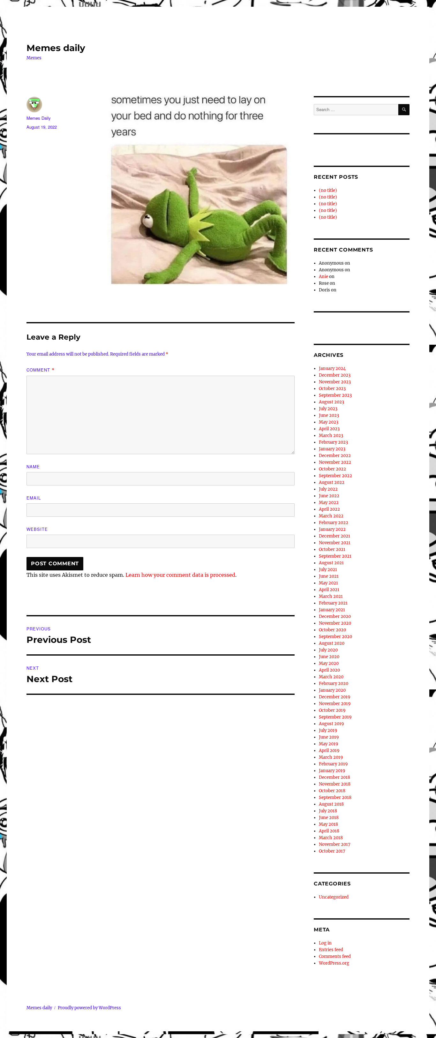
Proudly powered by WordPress (89, 1008)
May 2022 (329, 502)
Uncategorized (334, 897)
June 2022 (329, 496)
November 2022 (335, 462)
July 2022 (328, 489)
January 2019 (332, 770)
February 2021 (333, 603)
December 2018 (334, 777)
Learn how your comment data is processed (180, 575)
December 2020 (335, 616)
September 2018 (335, 797)
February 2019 (333, 764)
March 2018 (331, 837)
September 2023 (335, 395)
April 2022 (329, 509)
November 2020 (335, 623)
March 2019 (331, 757)
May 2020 (329, 663)
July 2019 (328, 730)
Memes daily (55, 47)
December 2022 (335, 455)
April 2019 (329, 750)
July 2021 (328, 569)
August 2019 (331, 723)
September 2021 (335, 556)
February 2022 (333, 522)
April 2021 (329, 589)
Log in (325, 943)
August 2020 (331, 643)
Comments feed (335, 956)
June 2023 (329, 415)
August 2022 (331, 482)
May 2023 (328, 422)
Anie (323, 276)
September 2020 (335, 636)
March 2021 (331, 596)
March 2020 (331, 677)
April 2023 (329, 429)
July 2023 (328, 408)
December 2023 (334, 375)
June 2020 (329, 656)
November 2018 (334, 784)
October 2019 (332, 710)
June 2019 (329, 737)
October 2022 (332, 469)
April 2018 (329, 831)
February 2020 (333, 683)
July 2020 (328, 650)
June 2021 (329, 576)
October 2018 (332, 791)
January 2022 (332, 529)
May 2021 (328, 583)
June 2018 (329, 817)
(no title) (328, 190)
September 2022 (335, 475)
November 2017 (334, 844)
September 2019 (335, 717)
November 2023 (335, 382)
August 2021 (331, 563)
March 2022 (331, 516)
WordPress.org (334, 963)
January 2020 (332, 690)
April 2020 (329, 670)
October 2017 (332, 851)
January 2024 (332, 368)
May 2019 (328, 744)
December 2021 (334, 536)
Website (37, 529)
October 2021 (332, 549)
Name (33, 466)
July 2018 (328, 811)
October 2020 (332, 630)
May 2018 (328, 824)
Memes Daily (38, 118)
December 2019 (334, 697)
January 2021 (332, 610)
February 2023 (333, 442)
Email (33, 498)
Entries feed (331, 949)
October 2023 (332, 388)
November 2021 (334, 542)
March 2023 (331, 435)
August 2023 (331, 402)
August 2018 (331, 804)
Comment (40, 370)
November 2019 (335, 703)
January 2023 (332, 449)
